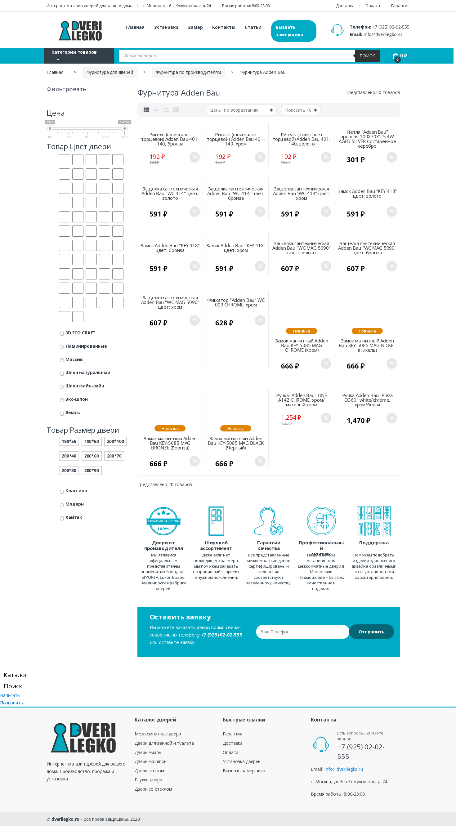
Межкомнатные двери (158, 734)
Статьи (253, 27)
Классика (76, 490)
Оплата (372, 5)
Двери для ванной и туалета (164, 743)
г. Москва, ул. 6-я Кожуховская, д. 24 (177, 5)
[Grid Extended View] (156, 110)
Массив (74, 359)
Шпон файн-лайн (84, 386)
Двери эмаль (148, 752)
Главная (135, 27)
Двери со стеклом (153, 789)
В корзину (194, 157)
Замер (195, 27)
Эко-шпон (76, 399)
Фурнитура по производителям (188, 72)
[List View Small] (176, 110)
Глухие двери (148, 780)
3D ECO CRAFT (80, 333)
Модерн (74, 504)
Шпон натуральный (87, 372)
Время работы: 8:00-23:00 (246, 5)
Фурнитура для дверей (110, 72)
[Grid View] (146, 110)
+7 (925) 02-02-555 (391, 27)
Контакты (223, 27)
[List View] (166, 110)
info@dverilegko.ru (383, 34)
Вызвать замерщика (289, 31)
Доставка (345, 5)
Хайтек (73, 517)
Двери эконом (149, 771)
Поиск (367, 56)
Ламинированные (86, 346)
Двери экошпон (151, 761)
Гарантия (400, 5)
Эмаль (72, 412)
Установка (166, 27)
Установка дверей (242, 761)
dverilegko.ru (65, 819)
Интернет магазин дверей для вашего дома (89, 5)
